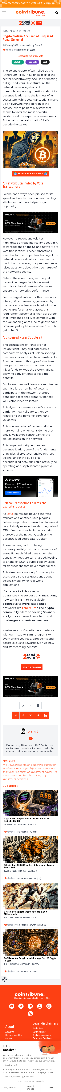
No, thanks (10, 1087)
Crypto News (24, 31)
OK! (51, 1087)
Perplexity (32, 62)
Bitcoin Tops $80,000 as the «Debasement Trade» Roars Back (29, 866)
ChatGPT (18, 62)
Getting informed (20, 49)
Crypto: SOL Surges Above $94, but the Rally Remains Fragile (26, 819)
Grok (45, 62)
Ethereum (29, 608)
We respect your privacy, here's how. (18, 1077)
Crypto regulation (38, 925)
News (12, 31)
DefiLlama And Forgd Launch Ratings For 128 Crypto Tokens (30, 959)
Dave (10, 514)
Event (32, 49)
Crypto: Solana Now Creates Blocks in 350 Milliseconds (25, 913)
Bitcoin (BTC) (35, 879)
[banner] (30, 222)
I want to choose (30, 1087)
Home (5, 31)
